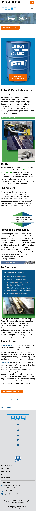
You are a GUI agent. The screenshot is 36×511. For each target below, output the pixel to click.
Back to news (6, 407)
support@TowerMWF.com (13, 494)
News (3, 474)
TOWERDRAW (6, 345)
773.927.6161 (32, 2)
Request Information (18, 77)
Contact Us (5, 477)
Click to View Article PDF (10, 400)
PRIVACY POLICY (6, 471)
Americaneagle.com (18, 508)
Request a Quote (10, 27)
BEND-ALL (5, 363)
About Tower (6, 466)
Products (5, 468)
